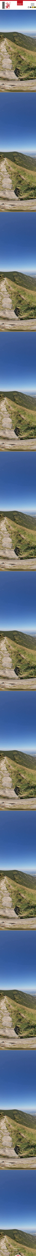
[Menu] (32, 4)
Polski (19, 4)
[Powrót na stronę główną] (6, 5)
